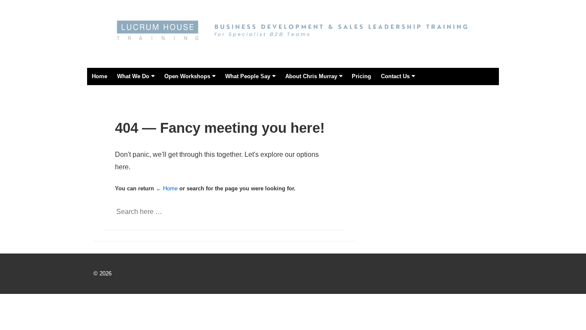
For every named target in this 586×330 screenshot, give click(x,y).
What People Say (247, 76)
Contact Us (395, 76)
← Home (167, 188)
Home (99, 76)
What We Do (133, 76)
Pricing (361, 76)
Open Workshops (187, 76)
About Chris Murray (311, 76)
